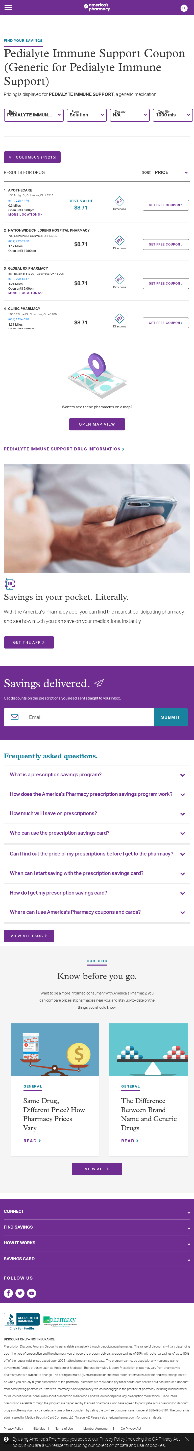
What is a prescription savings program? (55, 774)
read (31, 1141)
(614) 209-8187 (18, 278)
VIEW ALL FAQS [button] (27, 936)
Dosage (120, 111)
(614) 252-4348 (18, 319)
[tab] (97, 775)
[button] (34, 115)
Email (35, 716)
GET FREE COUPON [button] (165, 205)
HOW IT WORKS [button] (19, 1243)
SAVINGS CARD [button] (19, 1259)
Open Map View (97, 424)
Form (75, 111)
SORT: (146, 172)
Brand (13, 111)
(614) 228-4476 (18, 200)
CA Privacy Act (166, 1439)
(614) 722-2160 (18, 241)
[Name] (8, 1293)
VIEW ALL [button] (95, 1169)
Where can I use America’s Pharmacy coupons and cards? (75, 912)
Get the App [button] (27, 642)
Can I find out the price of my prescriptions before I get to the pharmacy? (91, 853)
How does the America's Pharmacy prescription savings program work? (91, 794)
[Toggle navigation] (8, 9)
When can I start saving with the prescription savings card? (76, 873)
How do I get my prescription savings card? (58, 893)
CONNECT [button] (14, 1211)
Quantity (163, 111)
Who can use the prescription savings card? (59, 833)
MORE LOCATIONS (24, 214)
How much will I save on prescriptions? (53, 813)
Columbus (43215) (36, 157)
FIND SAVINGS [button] (18, 1227)
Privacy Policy (112, 1439)
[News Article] (55, 1052)
